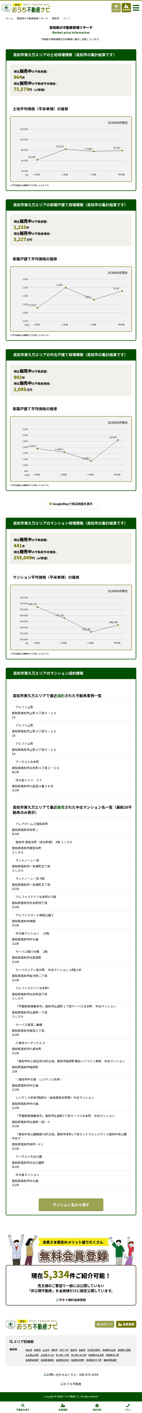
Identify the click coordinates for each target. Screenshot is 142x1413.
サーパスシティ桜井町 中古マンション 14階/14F (49, 969)
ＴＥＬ (128, 1409)
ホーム (9, 18)
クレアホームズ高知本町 (32, 824)
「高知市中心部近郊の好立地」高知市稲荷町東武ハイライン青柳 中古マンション (70, 1061)
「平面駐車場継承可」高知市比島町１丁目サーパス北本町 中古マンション (66, 1006)
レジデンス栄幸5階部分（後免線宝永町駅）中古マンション (55, 1097)
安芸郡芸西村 (94, 1349)
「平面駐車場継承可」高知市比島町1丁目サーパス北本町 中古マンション (65, 1115)
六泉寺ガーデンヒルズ (30, 1043)
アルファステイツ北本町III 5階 (36, 896)
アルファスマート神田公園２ (35, 915)
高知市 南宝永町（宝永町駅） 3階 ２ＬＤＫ (44, 842)
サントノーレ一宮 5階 (30, 878)
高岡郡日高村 (62, 1359)
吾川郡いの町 (62, 1354)
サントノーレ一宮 (27, 860)
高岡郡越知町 (32, 1359)
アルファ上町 (24, 707)
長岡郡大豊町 (124, 1349)
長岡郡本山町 (109, 1349)
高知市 (55, 18)
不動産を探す (23, 1409)
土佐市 (46, 1349)
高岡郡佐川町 (112, 1354)
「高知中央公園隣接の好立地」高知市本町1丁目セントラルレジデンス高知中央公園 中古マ (71, 1136)
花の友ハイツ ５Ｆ (29, 780)
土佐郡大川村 (47, 1354)
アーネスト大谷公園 (29, 1156)
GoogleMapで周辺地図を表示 (73, 503)
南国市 (37, 1349)
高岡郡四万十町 (94, 1359)
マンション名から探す (71, 1204)
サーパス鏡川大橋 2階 (32, 951)
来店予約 (97, 1409)
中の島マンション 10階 (32, 933)
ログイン (116, 9)
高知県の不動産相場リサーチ (32, 18)
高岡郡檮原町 (47, 1359)
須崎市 (54, 1349)
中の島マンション (29, 1174)
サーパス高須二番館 (29, 1024)
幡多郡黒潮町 (110, 1359)
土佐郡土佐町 (32, 1354)
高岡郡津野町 (77, 1359)
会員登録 (126, 9)
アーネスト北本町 (27, 761)
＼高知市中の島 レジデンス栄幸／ (39, 1079)
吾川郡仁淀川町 (79, 1354)
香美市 (82, 1349)
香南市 (73, 1349)
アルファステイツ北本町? (32, 988)
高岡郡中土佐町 (96, 1354)
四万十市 (64, 1349)
